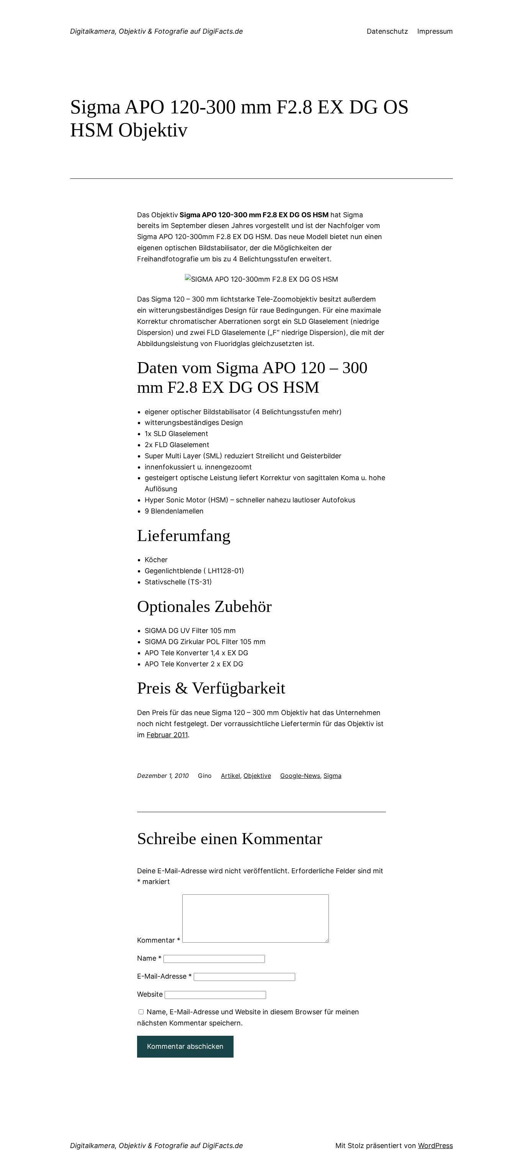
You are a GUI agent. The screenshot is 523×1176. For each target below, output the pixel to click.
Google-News (300, 775)
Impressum (435, 31)
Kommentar (158, 940)
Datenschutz (387, 31)
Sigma (333, 775)
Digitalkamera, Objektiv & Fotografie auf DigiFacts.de (156, 31)
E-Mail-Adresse (164, 976)
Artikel (230, 775)
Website (150, 994)
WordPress (435, 1146)
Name (149, 958)
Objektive (257, 775)
